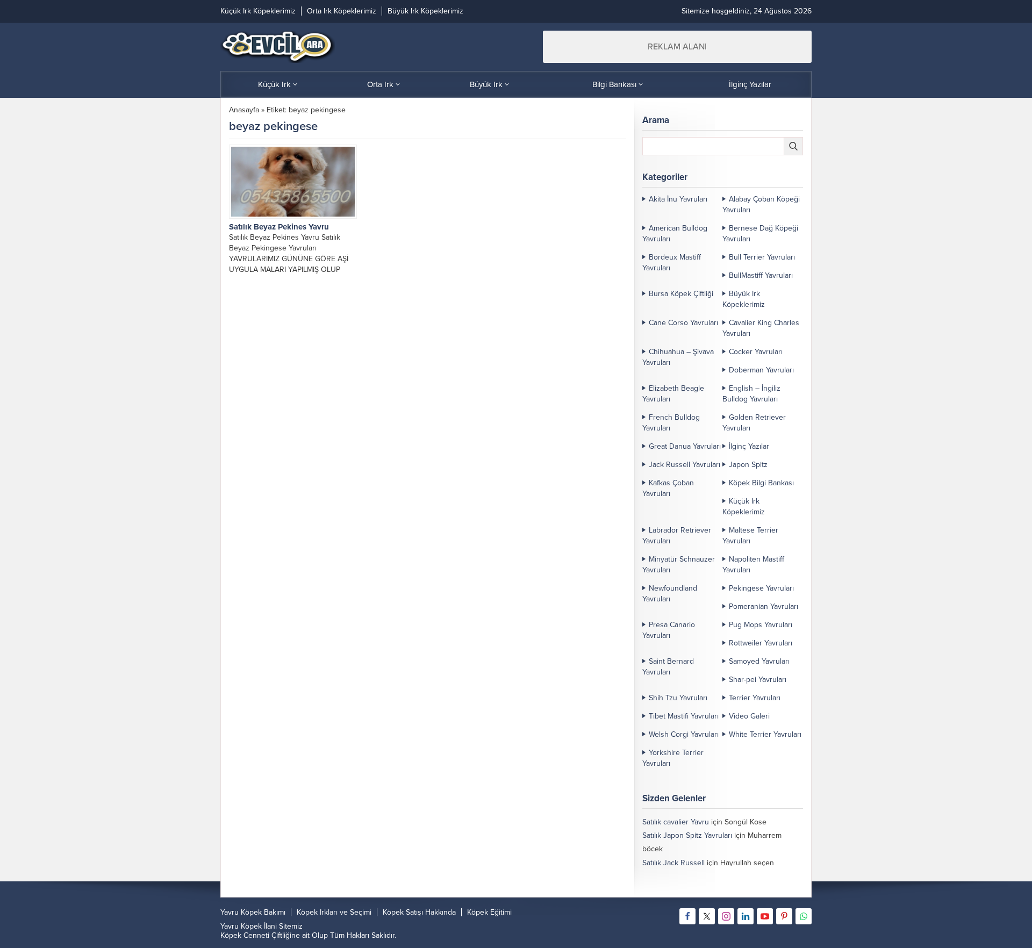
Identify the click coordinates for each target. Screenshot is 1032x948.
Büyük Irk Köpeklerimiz (743, 299)
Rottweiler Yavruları (760, 643)
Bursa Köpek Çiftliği (681, 293)
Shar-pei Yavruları (757, 679)
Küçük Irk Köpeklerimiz (743, 506)
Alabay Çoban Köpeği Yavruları (761, 204)
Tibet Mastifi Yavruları (684, 716)
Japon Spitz (748, 464)
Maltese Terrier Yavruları (750, 535)
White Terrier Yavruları (765, 734)
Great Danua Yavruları (685, 446)
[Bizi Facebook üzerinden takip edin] (687, 916)
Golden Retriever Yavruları (754, 423)
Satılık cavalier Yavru (675, 822)
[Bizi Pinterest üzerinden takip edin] (784, 916)
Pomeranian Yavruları (763, 606)
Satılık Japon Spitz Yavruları (687, 835)
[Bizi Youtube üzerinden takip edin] (765, 916)
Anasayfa (244, 109)
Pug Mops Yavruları (760, 624)
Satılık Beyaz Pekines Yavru (279, 227)
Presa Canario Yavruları (668, 630)
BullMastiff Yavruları (761, 275)
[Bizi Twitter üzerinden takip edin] (707, 916)
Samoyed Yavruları (759, 661)
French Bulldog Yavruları (671, 423)
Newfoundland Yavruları (669, 594)
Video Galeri (749, 716)
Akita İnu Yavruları (678, 199)
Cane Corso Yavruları (683, 322)
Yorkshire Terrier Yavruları (673, 758)
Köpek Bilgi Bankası (761, 482)
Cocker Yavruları (756, 351)
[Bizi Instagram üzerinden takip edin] (726, 916)
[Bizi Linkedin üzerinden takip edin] (745, 916)
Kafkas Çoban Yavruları (668, 488)
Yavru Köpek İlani (248, 926)
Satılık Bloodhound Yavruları (688, 876)
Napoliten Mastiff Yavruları (753, 564)
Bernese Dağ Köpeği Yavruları (760, 233)
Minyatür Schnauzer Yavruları (678, 564)
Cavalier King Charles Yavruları (760, 328)
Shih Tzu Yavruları (678, 697)
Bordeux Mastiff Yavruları (671, 262)
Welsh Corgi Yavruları (684, 734)
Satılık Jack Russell (673, 862)
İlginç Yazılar (749, 446)
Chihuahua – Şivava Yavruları (678, 357)
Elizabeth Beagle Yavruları (673, 394)
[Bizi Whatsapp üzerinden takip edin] (804, 916)
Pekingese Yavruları (761, 588)
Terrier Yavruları (754, 697)
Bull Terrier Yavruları (762, 257)
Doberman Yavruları (761, 370)
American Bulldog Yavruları (674, 233)
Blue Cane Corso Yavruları (685, 889)
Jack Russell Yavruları (684, 464)
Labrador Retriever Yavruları (676, 535)
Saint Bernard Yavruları (668, 667)
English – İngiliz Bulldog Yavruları (751, 394)
